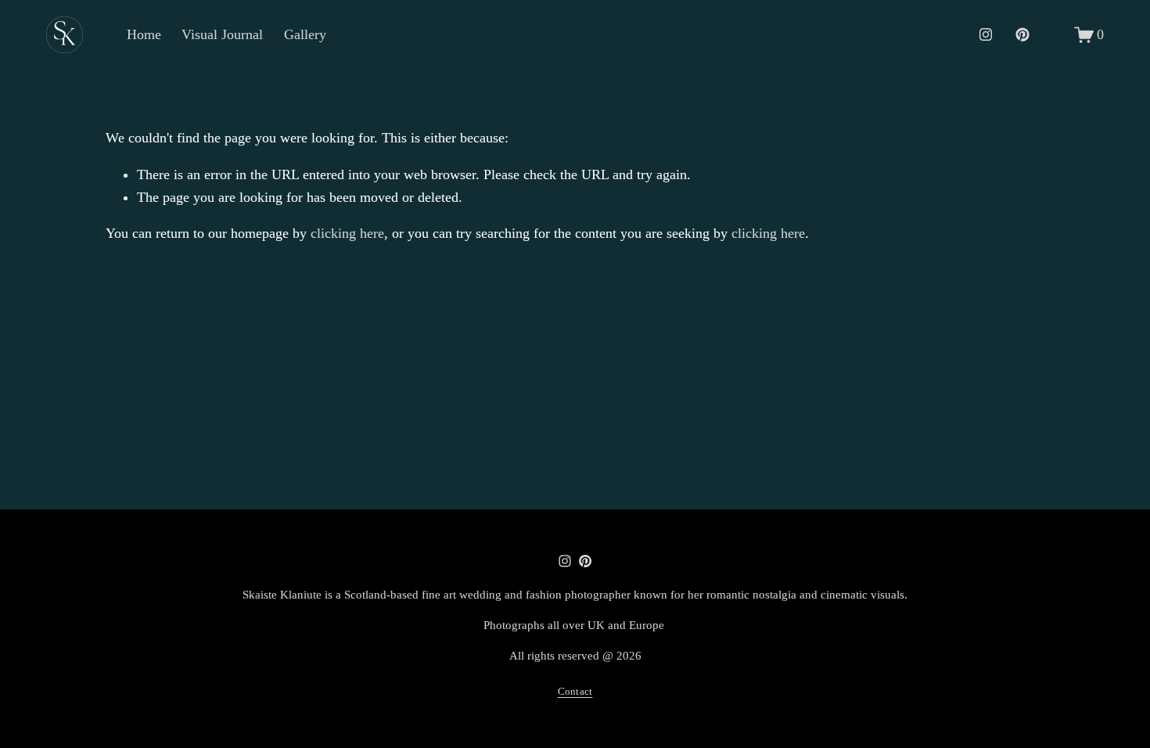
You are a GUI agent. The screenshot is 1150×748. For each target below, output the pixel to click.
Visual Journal (222, 34)
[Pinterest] (1022, 34)
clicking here (347, 233)
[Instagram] (986, 34)
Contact (575, 691)
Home (144, 34)
